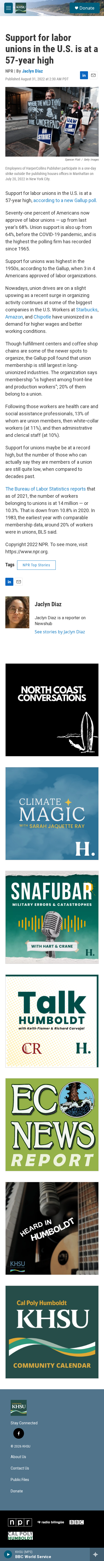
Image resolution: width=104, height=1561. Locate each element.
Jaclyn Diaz (32, 71)
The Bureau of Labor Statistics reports (46, 489)
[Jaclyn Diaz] (17, 612)
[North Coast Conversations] (52, 710)
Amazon (14, 317)
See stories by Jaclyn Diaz (60, 632)
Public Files (20, 1480)
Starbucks (87, 309)
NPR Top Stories (36, 565)
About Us (18, 1457)
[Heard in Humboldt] (52, 1228)
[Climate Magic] (52, 813)
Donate (86, 8)
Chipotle (42, 317)
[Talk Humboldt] (52, 1021)
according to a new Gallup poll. (65, 200)
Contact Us (20, 1468)
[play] (8, 1554)
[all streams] (97, 1554)
